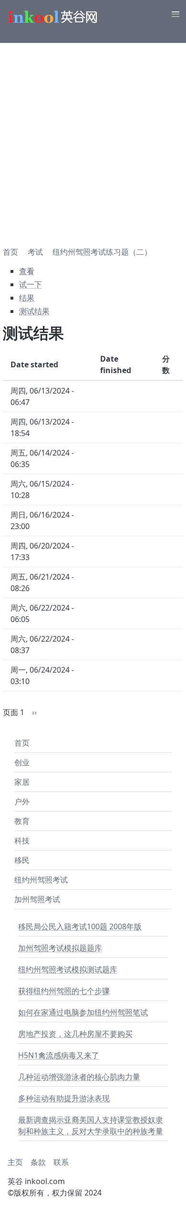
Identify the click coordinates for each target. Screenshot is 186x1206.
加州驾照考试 (37, 899)
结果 (26, 297)
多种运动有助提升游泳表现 (64, 1098)
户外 (22, 801)
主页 (15, 1162)
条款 (38, 1162)
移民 (22, 860)
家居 (22, 782)
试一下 (30, 284)
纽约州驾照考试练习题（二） (102, 252)
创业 (22, 762)
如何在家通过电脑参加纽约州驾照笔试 (83, 1012)
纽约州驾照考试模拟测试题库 (67, 969)
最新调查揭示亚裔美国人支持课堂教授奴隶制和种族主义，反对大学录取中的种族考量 (90, 1125)
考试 (35, 252)
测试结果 (34, 311)
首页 (22, 743)
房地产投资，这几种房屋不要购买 (75, 1034)
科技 (22, 840)
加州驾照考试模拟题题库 (60, 948)
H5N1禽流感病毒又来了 (58, 1055)
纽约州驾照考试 (41, 879)
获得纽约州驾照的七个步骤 (64, 991)
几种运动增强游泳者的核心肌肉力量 (79, 1076)
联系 (61, 1162)
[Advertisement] (93, 141)
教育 (22, 821)
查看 (26, 271)
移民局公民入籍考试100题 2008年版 (80, 926)
